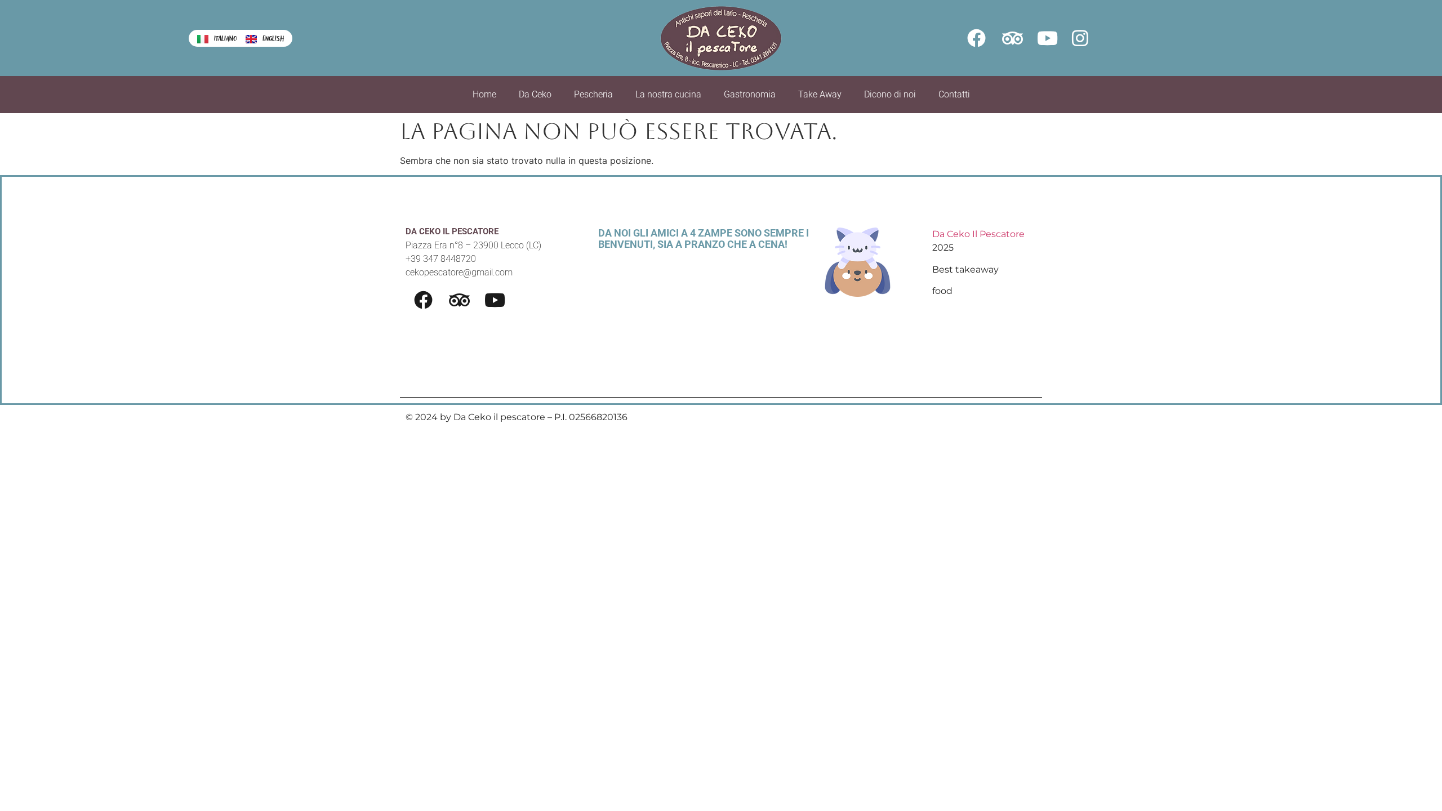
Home (484, 94)
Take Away (820, 94)
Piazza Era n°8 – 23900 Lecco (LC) (473, 245)
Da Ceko (535, 94)
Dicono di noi (890, 94)
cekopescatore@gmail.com (459, 272)
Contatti (954, 94)
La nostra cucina (668, 94)
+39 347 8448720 (441, 258)
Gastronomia (750, 94)
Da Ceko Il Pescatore (978, 234)
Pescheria (593, 94)
